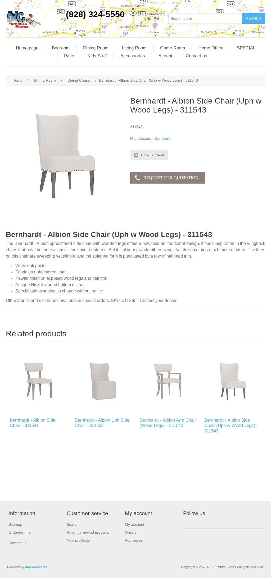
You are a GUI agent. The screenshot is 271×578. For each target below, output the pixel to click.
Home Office (210, 47)
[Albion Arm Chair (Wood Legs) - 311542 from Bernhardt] (168, 381)
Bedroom (61, 47)
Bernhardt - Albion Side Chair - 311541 (32, 423)
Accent (165, 55)
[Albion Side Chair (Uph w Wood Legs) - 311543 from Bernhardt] (233, 381)
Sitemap (15, 524)
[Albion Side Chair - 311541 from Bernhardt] (38, 381)
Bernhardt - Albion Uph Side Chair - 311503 (102, 423)
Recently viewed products (88, 532)
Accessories (132, 55)
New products (78, 540)
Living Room (134, 47)
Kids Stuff (97, 55)
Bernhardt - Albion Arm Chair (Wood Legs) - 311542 (167, 423)
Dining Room (96, 47)
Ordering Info (19, 532)
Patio (69, 55)
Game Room (172, 47)
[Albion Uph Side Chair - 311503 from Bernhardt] (103, 381)
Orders (131, 532)
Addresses (134, 540)
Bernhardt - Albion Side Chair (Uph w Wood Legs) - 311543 (231, 426)
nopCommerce (36, 567)
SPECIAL (246, 47)
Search (73, 524)
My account (134, 524)
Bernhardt (163, 138)
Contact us (196, 55)
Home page (27, 47)
